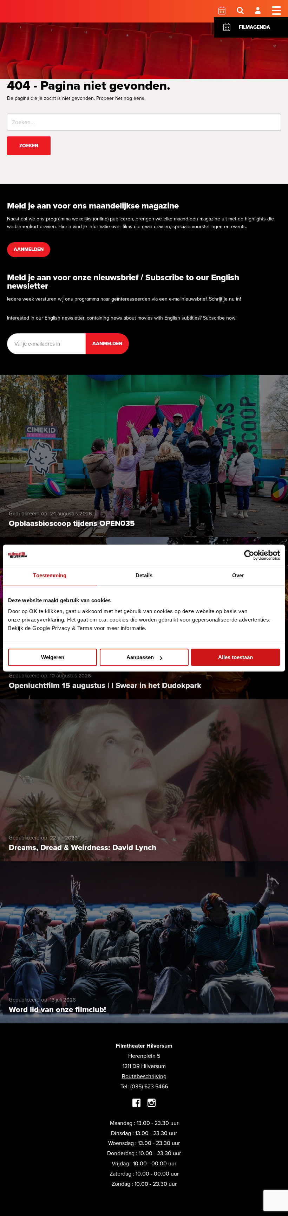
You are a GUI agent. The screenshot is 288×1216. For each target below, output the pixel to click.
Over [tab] (238, 575)
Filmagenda (254, 27)
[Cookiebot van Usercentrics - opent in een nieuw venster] (249, 555)
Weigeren (52, 657)
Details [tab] (144, 575)
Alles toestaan (235, 657)
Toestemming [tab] (49, 575)
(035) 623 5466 (149, 1086)
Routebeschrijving (144, 1076)
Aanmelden (29, 249)
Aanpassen (140, 657)
